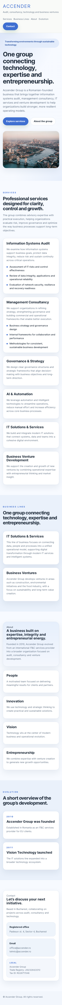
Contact (10, 26)
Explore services (15, 121)
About (34, 19)
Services (7, 19)
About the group (43, 121)
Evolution (43, 19)
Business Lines (21, 19)
